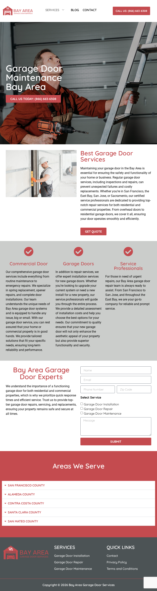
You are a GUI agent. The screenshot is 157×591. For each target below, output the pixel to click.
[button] (78, 485)
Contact (90, 10)
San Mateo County (23, 521)
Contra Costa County (26, 503)
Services (52, 10)
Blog (75, 10)
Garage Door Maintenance (102, 413)
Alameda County (21, 494)
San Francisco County (26, 485)
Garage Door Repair (98, 409)
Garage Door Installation (101, 404)
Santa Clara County (24, 512)
